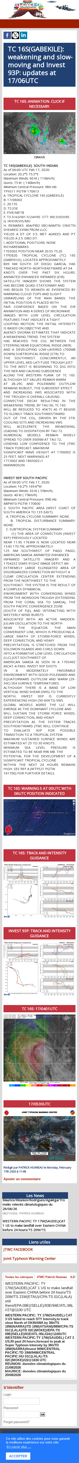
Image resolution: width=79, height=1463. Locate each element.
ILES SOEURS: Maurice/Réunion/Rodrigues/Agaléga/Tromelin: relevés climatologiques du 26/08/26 (34, 1199)
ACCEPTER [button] (18, 1456)
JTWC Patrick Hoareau (52, 1277)
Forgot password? (16, 1422)
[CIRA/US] (39, 114)
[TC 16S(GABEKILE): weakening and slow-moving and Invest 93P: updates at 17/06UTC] (39, 801)
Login (7, 1394)
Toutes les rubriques (19, 1277)
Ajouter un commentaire (22, 1179)
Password (11, 1408)
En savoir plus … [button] (19, 1447)
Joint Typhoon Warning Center (30, 1258)
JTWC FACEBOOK (18, 1249)
